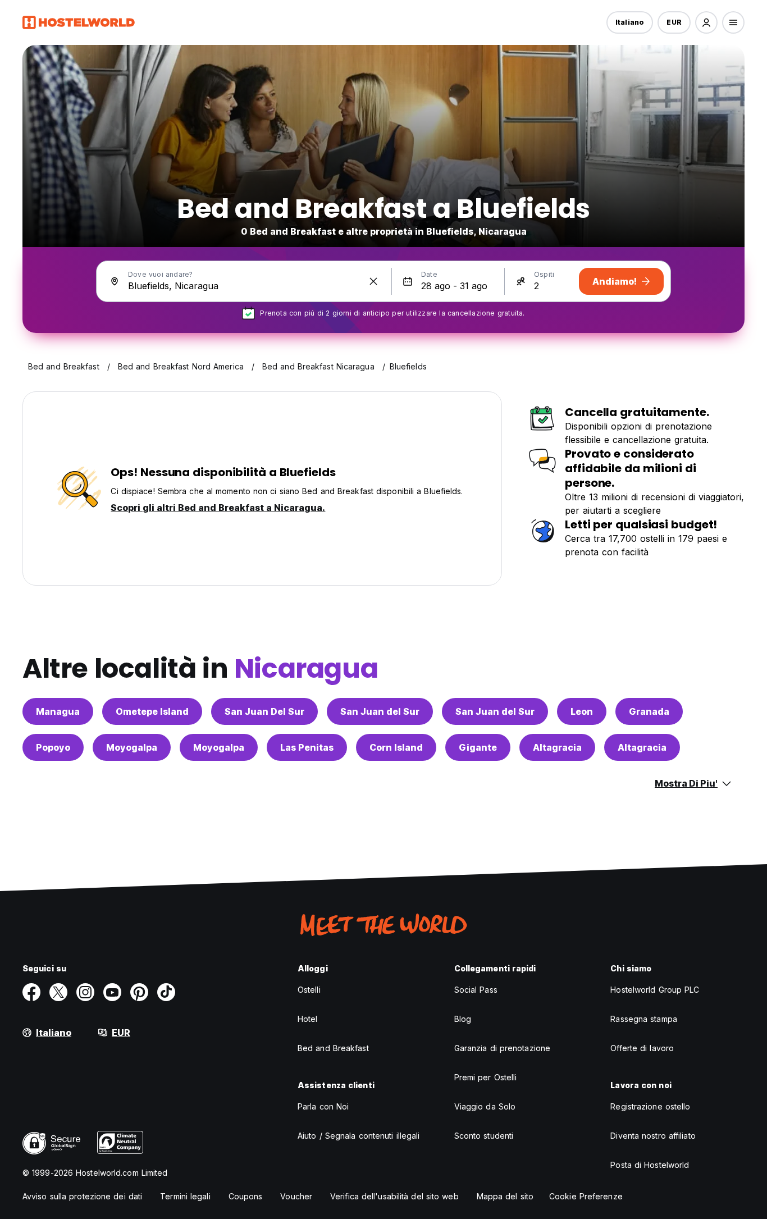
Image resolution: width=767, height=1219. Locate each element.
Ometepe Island (152, 711)
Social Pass (475, 989)
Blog (462, 1019)
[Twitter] (58, 992)
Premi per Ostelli (485, 1077)
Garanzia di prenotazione (502, 1048)
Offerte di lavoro (642, 1048)
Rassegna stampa (643, 1019)
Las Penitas (307, 747)
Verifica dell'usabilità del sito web (394, 1196)
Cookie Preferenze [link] (586, 1196)
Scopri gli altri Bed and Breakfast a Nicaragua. (218, 507)
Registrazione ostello (650, 1106)
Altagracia (557, 747)
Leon (581, 711)
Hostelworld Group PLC (654, 989)
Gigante (478, 747)
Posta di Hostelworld (649, 1165)
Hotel (308, 1019)
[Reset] (373, 281)
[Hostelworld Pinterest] (139, 992)
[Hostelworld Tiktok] (166, 992)
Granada (649, 711)
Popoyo (53, 747)
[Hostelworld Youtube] (112, 992)
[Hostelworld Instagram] (85, 992)
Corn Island (396, 747)
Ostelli (309, 989)
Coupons (246, 1196)
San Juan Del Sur (264, 711)
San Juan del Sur (379, 711)
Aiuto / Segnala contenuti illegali (358, 1135)
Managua (58, 711)
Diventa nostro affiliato (652, 1135)
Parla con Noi (323, 1106)
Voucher (296, 1196)
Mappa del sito (505, 1196)
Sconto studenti (484, 1135)
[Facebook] (31, 992)
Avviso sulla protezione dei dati (82, 1196)
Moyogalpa (131, 747)
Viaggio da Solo (485, 1106)
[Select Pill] (706, 22)
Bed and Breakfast (333, 1048)
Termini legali (185, 1196)
